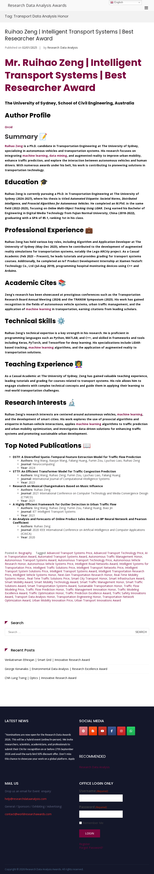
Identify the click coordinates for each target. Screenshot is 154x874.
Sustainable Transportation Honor (100, 586)
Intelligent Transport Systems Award (73, 571)
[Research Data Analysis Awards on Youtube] (102, 731)
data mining (58, 155)
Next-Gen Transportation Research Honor (85, 575)
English (118, 2)
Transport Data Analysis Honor (35, 597)
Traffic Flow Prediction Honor (45, 589)
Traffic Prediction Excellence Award (88, 593)
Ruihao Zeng (14, 146)
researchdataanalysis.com (28, 762)
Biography (25, 553)
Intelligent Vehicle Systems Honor (34, 575)
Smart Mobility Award (19, 582)
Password (93, 807)
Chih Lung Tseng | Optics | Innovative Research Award (40, 678)
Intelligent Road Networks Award (96, 564)
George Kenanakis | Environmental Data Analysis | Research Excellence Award (56, 669)
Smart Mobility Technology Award (56, 582)
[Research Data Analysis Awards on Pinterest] (83, 731)
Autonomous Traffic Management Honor (115, 556)
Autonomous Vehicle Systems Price (50, 564)
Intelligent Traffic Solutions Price (54, 567)
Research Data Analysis (62, 47)
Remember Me (93, 823)
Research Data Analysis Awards (37, 5)
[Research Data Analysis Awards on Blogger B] (93, 731)
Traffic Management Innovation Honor (91, 589)
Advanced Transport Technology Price (118, 553)
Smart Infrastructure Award (126, 578)
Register (84, 844)
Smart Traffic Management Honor (102, 582)
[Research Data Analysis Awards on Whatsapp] (131, 731)
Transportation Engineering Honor (79, 597)
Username (93, 791)
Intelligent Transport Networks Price (100, 567)
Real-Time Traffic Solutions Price (48, 578)
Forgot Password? (91, 847)
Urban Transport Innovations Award (97, 600)
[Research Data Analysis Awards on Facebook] (112, 731)
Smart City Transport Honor (89, 578)
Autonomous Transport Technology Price (85, 560)
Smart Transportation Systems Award (51, 586)
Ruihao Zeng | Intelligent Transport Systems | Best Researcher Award (69, 35)
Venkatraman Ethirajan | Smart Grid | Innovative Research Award (47, 660)
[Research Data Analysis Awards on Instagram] (121, 731)
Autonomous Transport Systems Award (30, 560)
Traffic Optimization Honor (46, 593)
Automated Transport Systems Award (62, 556)
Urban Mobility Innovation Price (52, 600)
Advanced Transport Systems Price (69, 553)
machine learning (35, 155)
